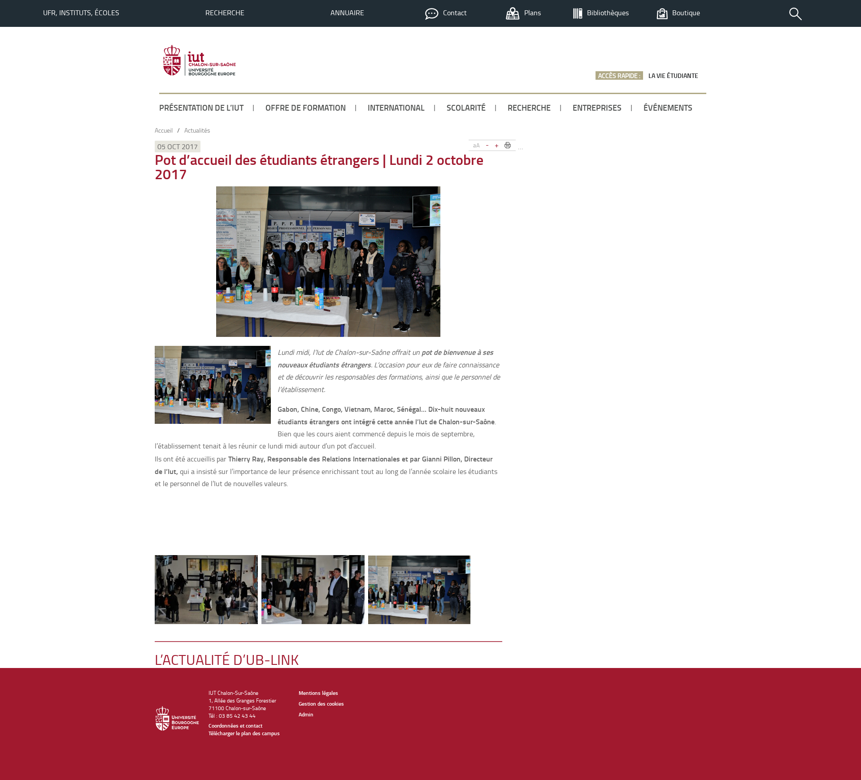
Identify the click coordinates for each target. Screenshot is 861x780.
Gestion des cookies (321, 703)
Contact (455, 12)
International (396, 107)
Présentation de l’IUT (201, 107)
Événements (668, 107)
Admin (306, 714)
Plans (532, 12)
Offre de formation (305, 107)
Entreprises (597, 107)
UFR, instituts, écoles (81, 12)
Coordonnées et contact (235, 725)
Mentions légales (318, 693)
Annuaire (347, 12)
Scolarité (466, 107)
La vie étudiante (673, 75)
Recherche (224, 12)
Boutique (686, 12)
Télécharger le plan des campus (244, 733)
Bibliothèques (608, 12)
